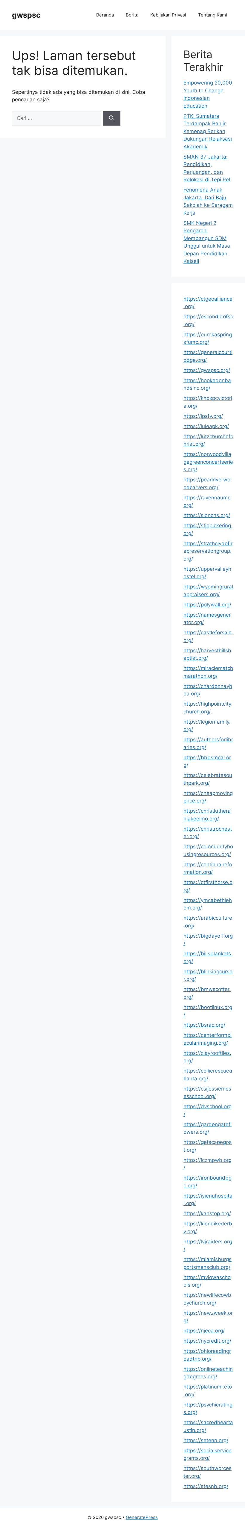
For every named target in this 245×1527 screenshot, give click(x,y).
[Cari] (111, 118)
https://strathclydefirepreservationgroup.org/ (207, 551)
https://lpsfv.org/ (203, 416)
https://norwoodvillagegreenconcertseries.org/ (208, 461)
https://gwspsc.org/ (206, 370)
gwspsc (26, 14)
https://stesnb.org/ (205, 1486)
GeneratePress (142, 1517)
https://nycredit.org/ (207, 1341)
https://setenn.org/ (205, 1440)
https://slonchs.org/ (206, 515)
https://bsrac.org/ (204, 1025)
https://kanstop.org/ (207, 1213)
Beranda (105, 15)
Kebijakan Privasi (168, 15)
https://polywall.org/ (207, 605)
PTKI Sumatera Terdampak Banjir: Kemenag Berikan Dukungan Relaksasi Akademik (207, 131)
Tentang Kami (212, 15)
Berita (132, 15)
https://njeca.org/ (204, 1331)
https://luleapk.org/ (206, 426)
